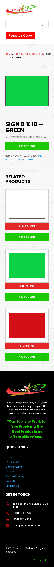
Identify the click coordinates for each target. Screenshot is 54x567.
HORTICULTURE (22, 53)
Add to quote (27, 146)
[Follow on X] (40, 560)
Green (29, 159)
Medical (10, 471)
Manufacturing (14, 466)
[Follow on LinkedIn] (46, 560)
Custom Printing (14, 476)
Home (8, 53)
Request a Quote (20, 35)
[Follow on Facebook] (34, 560)
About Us (10, 481)
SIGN (34, 53)
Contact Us (12, 486)
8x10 (41, 53)
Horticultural (12, 462)
